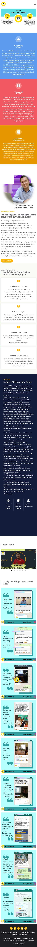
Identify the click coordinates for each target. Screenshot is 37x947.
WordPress (20, 941)
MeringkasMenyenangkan (18, 139)
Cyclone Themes (18, 943)
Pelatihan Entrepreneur (19, 934)
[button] (7, 261)
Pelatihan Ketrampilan (28, 932)
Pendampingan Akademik (9, 932)
